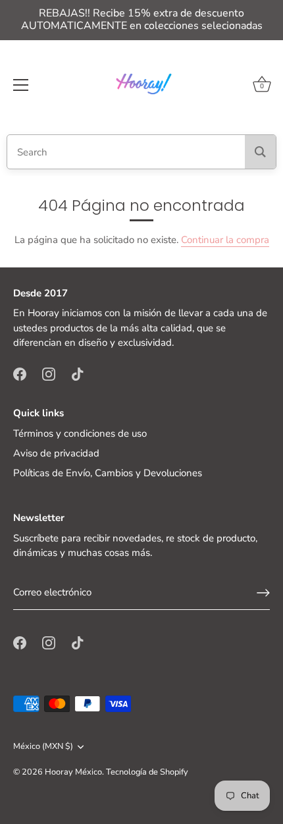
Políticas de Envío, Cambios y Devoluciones (107, 473)
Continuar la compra (225, 239)
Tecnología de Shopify (147, 772)
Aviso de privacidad (56, 453)
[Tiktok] (77, 373)
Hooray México (73, 772)
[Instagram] (48, 373)
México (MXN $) (43, 747)
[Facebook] (19, 373)
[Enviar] (263, 592)
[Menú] (21, 84)
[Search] (260, 152)
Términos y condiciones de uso (80, 433)
